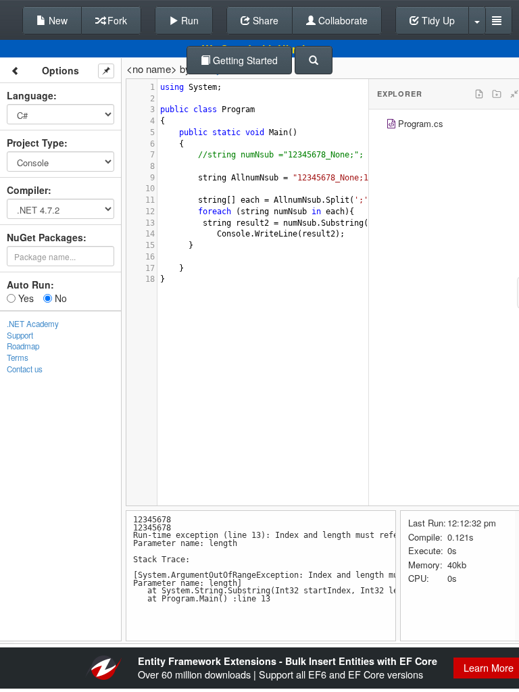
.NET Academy (33, 323)
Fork (116, 20)
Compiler (27, 190)
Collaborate (342, 20)
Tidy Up (437, 20)
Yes (25, 298)
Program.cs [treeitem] (420, 123)
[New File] (479, 94)
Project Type (35, 142)
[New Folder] (497, 94)
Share (264, 20)
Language (30, 95)
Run (188, 20)
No (59, 298)
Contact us (25, 369)
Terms (17, 357)
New (57, 20)
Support (20, 335)
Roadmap (23, 346)
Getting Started (244, 60)
